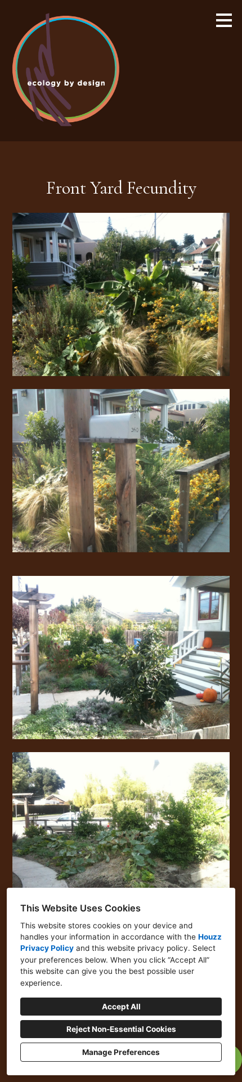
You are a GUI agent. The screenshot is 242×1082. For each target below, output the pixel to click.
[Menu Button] (224, 20)
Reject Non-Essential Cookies (121, 1029)
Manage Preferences (121, 1052)
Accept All (121, 1006)
